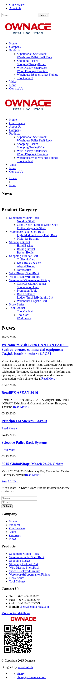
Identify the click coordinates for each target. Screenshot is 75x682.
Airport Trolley (26, 266)
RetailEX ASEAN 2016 (20, 393)
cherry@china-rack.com (34, 606)
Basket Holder (25, 252)
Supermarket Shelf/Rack (32, 53)
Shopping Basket (27, 60)
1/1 (10, 481)
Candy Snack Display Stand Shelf (37, 224)
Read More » (49, 378)
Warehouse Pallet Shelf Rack (34, 57)
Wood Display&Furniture (32, 71)
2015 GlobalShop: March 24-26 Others (32, 464)
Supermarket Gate (28, 287)
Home (13, 521)
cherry (21, 673)
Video (13, 531)
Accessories (24, 269)
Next (15, 481)
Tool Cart (22, 314)
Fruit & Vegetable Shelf (31, 228)
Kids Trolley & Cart (29, 262)
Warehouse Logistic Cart (32, 301)
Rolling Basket (26, 249)
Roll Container (26, 294)
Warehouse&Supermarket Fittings (37, 74)
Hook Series (16, 304)
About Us (15, 8)
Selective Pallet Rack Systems (24, 442)
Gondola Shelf (26, 221)
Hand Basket (25, 245)
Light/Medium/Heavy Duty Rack (37, 235)
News (12, 538)
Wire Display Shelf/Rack (32, 67)
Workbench (24, 318)
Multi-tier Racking (28, 238)
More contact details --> (16, 613)
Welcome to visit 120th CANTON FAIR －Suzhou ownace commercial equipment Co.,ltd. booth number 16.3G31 (35, 349)
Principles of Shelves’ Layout (24, 421)
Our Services (17, 4)
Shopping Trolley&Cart (31, 64)
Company (15, 535)
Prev (4, 481)
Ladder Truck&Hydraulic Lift (35, 297)
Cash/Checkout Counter (31, 283)
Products (14, 524)
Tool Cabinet (25, 78)
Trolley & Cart (26, 259)
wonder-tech (25, 667)
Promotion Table (27, 290)
